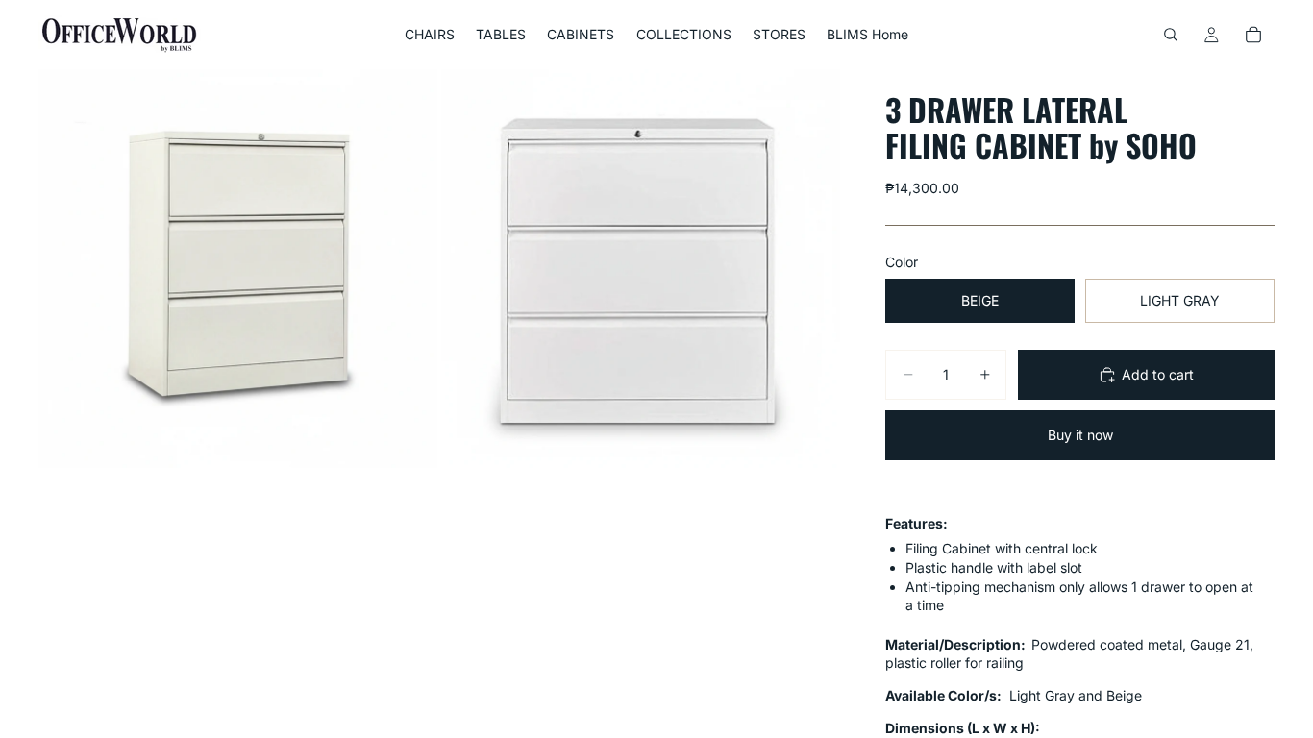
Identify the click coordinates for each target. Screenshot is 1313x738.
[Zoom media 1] (237, 268)
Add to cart (1158, 374)
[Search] (1171, 34)
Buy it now (1080, 435)
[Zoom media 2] (640, 268)
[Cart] (1253, 34)
